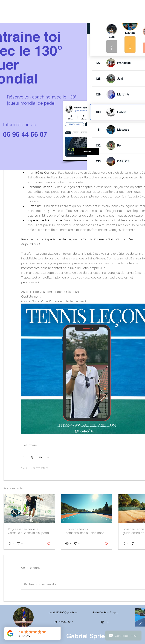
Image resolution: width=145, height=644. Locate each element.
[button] (86, 151)
